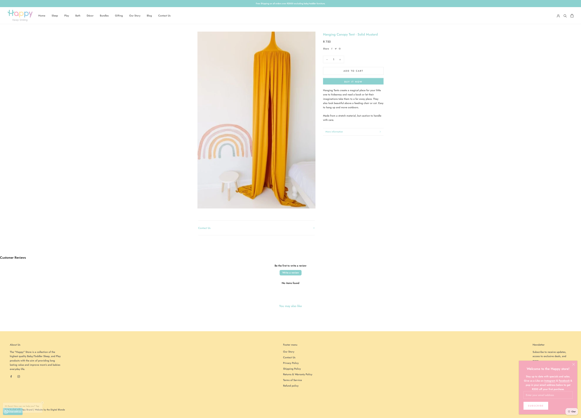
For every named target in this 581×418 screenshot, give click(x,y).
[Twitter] (336, 49)
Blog (149, 15)
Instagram (549, 380)
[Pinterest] (340, 49)
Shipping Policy (292, 369)
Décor (90, 15)
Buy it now (353, 82)
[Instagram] (18, 376)
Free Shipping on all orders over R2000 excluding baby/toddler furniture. (290, 3)
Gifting (119, 15)
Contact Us (164, 15)
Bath (77, 15)
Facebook (564, 380)
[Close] (573, 364)
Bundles (104, 15)
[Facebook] (332, 49)
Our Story (134, 15)
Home (41, 15)
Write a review (290, 272)
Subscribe (536, 405)
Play (66, 15)
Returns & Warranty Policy (297, 374)
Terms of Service (292, 380)
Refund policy (291, 385)
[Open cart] (572, 15)
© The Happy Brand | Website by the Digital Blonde (38, 409)
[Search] (565, 15)
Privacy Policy (291, 363)
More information (334, 131)
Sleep (55, 15)
